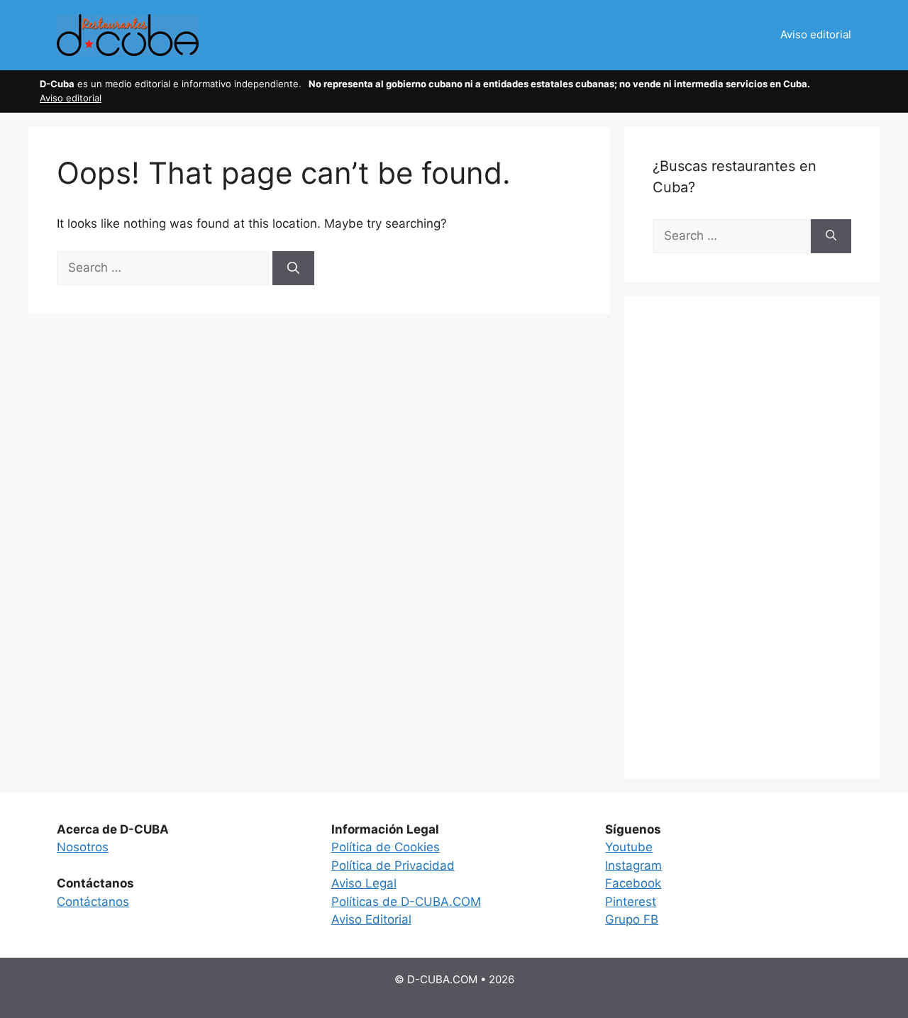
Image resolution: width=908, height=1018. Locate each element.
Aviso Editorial (371, 919)
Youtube (629, 847)
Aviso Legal (364, 883)
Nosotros (83, 847)
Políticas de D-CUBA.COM (406, 902)
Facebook (633, 883)
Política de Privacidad (393, 865)
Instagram (633, 865)
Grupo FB (631, 919)
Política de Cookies (385, 847)
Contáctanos (93, 902)
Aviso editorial (815, 34)
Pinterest (630, 902)
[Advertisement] (752, 537)
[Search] (293, 268)
